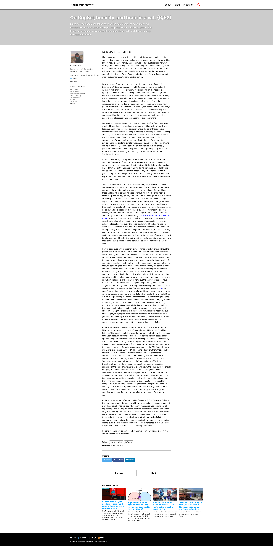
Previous (119, 473)
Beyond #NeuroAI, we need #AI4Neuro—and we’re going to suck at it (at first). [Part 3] (113, 505)
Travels (72, 99)
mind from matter (82, 4)
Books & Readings (75, 98)
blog (177, 4)
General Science (75, 92)
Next (153, 473)
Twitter (82, 538)
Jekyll (93, 541)
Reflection (128, 442)
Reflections (73, 101)
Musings (72, 103)
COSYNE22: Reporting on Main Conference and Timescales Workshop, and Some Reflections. (190, 505)
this (160, 288)
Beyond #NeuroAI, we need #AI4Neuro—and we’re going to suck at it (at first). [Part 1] (164, 505)
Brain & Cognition (116, 442)
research (188, 4)
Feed (102, 538)
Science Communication (77, 94)
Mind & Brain (74, 90)
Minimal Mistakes (101, 541)
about (168, 4)
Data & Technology (76, 95)
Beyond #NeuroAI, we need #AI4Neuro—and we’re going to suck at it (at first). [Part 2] (139, 505)
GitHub (93, 538)
